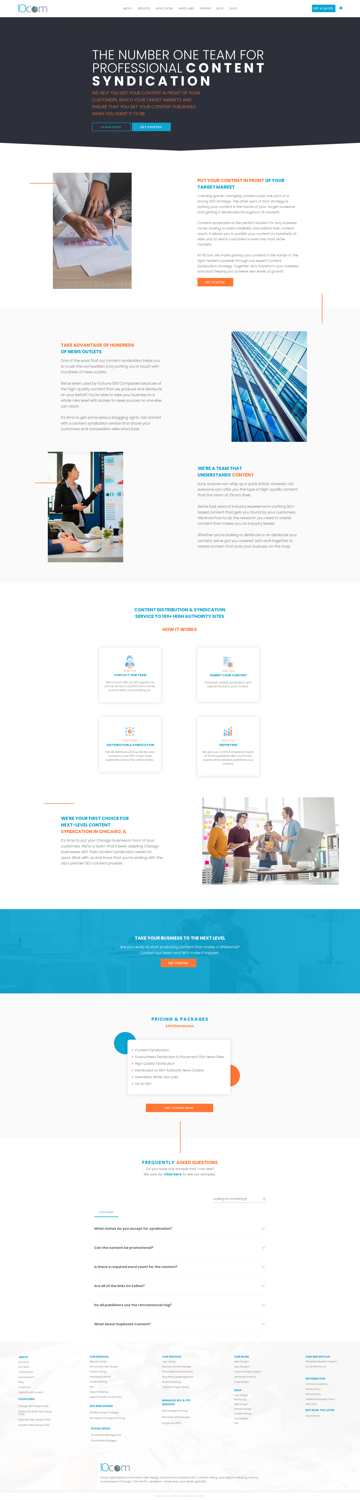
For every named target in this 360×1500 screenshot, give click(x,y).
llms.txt (199, 1496)
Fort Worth (140, 1481)
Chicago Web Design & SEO (33, 1406)
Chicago (125, 1481)
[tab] (106, 1212)
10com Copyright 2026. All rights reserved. (175, 1496)
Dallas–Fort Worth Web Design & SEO (35, 1413)
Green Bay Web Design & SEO (34, 1419)
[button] (144, 8)
